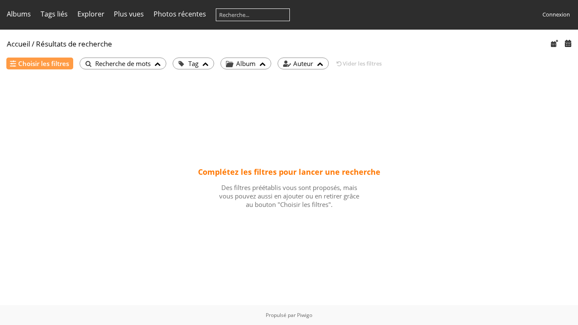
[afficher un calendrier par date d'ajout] (554, 43)
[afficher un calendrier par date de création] (568, 43)
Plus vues (129, 14)
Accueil (18, 44)
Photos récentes (180, 14)
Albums (19, 14)
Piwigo (304, 315)
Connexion (556, 14)
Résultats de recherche (74, 44)
